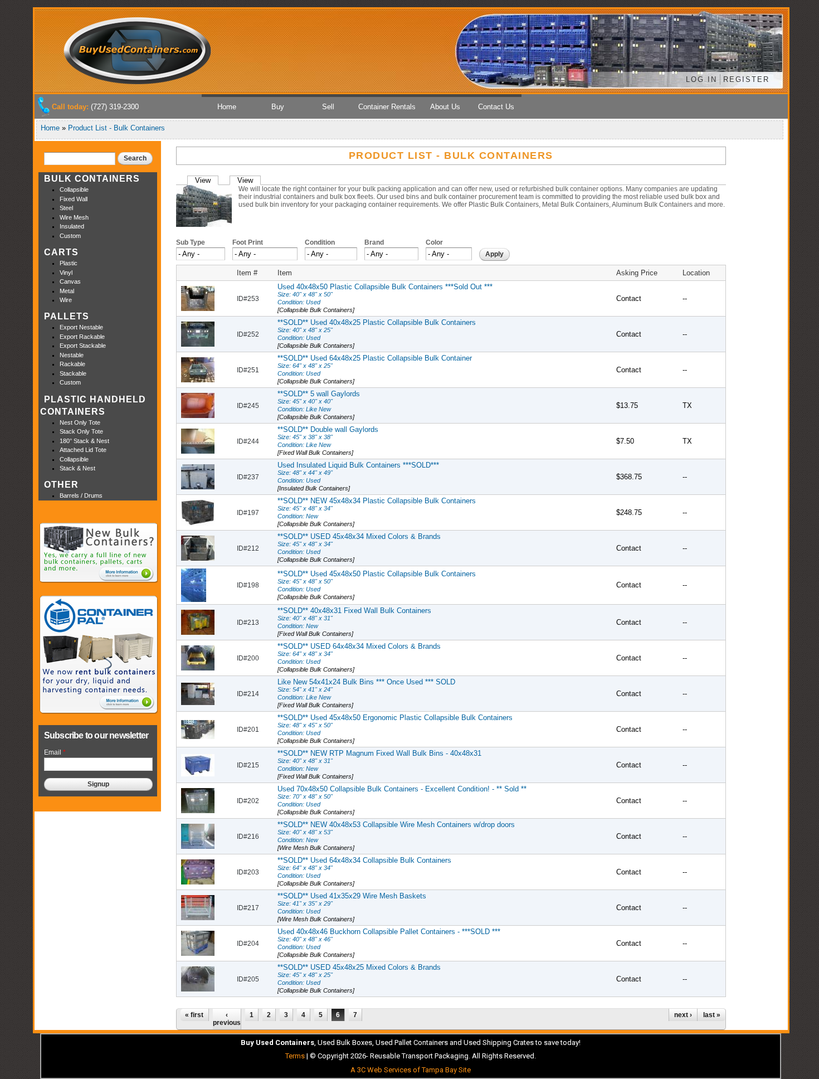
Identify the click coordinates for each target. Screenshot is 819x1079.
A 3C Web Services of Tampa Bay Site (410, 1070)
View (206, 180)
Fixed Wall (73, 199)
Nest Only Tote (80, 422)
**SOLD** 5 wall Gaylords (318, 405)
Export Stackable (83, 345)
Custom (70, 235)
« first (194, 1015)
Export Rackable (82, 336)
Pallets (66, 316)
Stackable (73, 373)
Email (55, 752)
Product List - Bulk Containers (116, 128)
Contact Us (496, 107)
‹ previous (227, 1019)
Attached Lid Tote (83, 449)
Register (746, 79)
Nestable (72, 355)
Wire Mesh (74, 217)
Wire (66, 300)
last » (711, 1015)
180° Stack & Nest (84, 441)
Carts (61, 252)
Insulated (72, 226)
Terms (295, 1056)
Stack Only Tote (81, 431)
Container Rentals (387, 107)
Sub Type (190, 242)
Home (226, 107)
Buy (277, 107)
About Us (445, 107)
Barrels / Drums (81, 495)
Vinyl (66, 272)
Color (434, 242)
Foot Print (247, 242)
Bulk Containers (92, 178)
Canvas (70, 281)
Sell (328, 107)
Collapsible (74, 189)
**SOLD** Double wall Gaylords (327, 440)
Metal (67, 291)
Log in (701, 79)
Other (61, 484)
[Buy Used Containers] (137, 80)
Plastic (68, 263)
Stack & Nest (77, 468)
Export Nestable (81, 327)
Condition (320, 242)
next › (683, 1015)
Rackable (72, 364)
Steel (66, 208)
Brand (374, 242)
